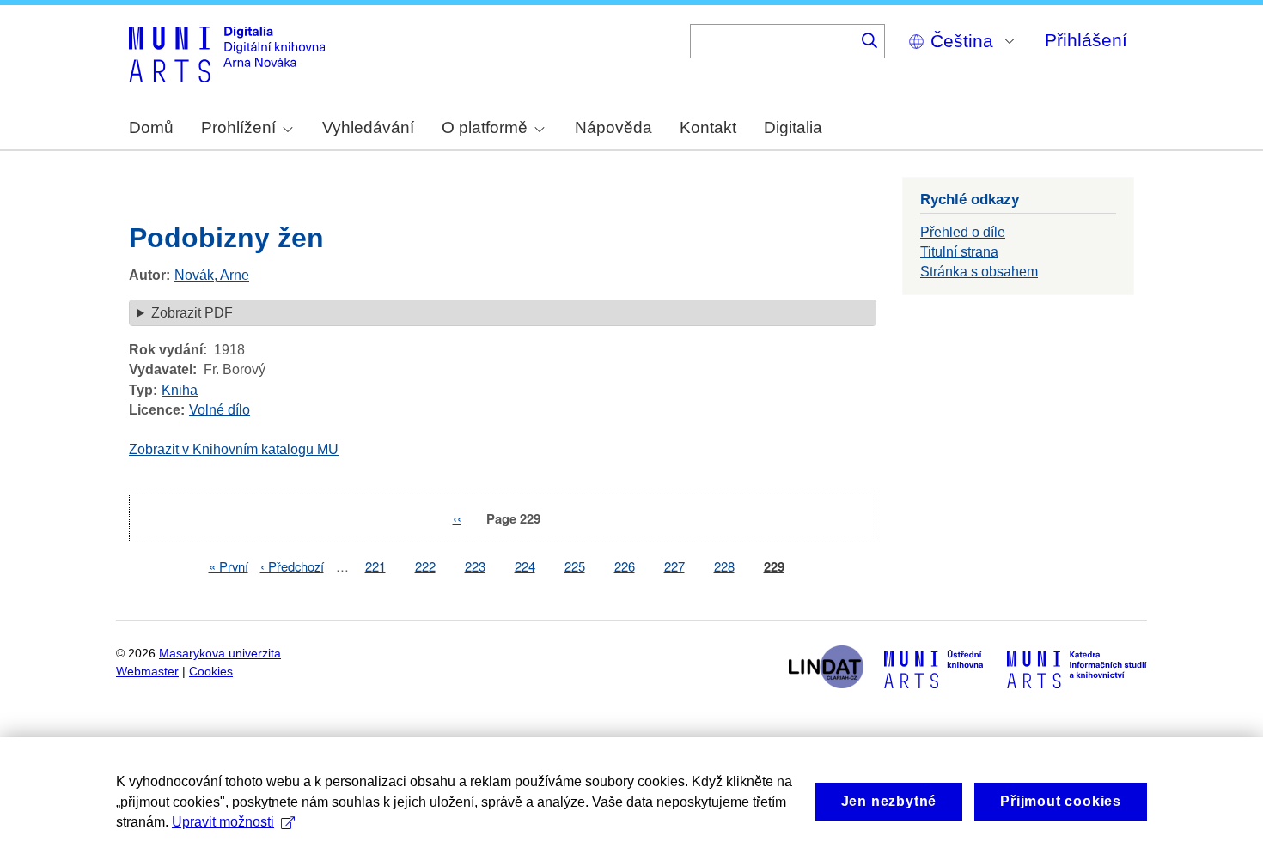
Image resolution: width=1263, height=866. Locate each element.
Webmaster (147, 671)
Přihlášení (1086, 40)
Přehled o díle (962, 232)
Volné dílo (219, 410)
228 (724, 566)
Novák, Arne (211, 275)
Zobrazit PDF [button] (192, 313)
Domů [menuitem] (151, 127)
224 (525, 566)
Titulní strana (959, 252)
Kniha (180, 390)
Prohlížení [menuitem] (238, 127)
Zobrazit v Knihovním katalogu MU (234, 449)
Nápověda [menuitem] (613, 127)
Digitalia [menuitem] (793, 127)
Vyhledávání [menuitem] (368, 127)
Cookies (211, 671)
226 (624, 566)
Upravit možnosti (223, 822)
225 (574, 566)
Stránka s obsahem (979, 271)
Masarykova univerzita (220, 653)
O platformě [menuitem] (485, 127)
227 (674, 566)
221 (375, 566)
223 (475, 566)
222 (425, 566)
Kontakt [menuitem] (708, 127)
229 (774, 567)
